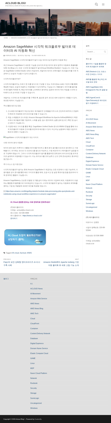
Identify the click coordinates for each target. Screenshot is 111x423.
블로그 (6, 279)
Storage (89, 199)
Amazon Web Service (94, 127)
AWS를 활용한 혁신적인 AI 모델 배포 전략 (96, 80)
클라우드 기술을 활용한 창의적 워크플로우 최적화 (96, 65)
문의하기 (13, 218)
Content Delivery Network (96, 154)
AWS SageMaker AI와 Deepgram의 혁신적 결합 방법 (96, 90)
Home (6, 38)
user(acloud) (10, 55)
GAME (88, 173)
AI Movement (91, 123)
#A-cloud (15, 253)
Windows (89, 211)
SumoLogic (90, 203)
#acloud (23, 253)
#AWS (29, 253)
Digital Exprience (92, 161)
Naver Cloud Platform (94, 184)
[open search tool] (96, 4)
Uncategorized (91, 207)
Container (89, 150)
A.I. (87, 115)
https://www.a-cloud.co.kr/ (32, 216)
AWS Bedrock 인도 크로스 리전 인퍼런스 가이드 (96, 73)
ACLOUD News (92, 119)
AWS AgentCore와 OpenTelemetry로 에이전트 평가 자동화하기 (96, 100)
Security (89, 196)
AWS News (90, 130)
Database (89, 157)
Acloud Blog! (15, 3)
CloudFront (90, 146)
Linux (88, 177)
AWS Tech (90, 138)
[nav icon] (103, 4)
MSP (88, 180)
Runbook (89, 192)
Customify (38, 419)
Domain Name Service (94, 165)
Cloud (88, 142)
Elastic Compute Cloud (95, 169)
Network (89, 188)
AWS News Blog (40, 55)
